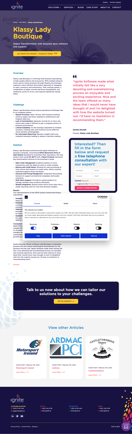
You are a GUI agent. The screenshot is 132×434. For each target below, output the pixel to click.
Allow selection (66, 236)
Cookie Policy (26, 426)
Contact (121, 421)
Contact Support (115, 2)
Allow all (94, 236)
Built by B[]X (115, 426)
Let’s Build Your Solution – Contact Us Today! (35, 54)
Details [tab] (66, 203)
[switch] (55, 228)
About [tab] (95, 203)
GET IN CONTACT (65, 301)
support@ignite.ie (19, 411)
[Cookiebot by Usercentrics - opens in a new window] (98, 197)
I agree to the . (88, 184)
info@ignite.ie (46, 411)
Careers (105, 2)
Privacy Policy (93, 184)
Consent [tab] (37, 203)
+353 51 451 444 (18, 408)
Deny (38, 236)
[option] (30, 357)
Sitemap (34, 426)
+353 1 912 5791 (47, 408)
